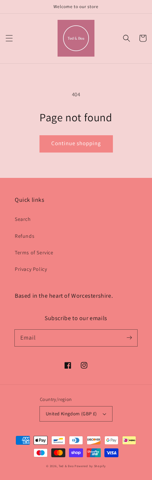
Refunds (24, 236)
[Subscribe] (129, 338)
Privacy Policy (31, 269)
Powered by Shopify (90, 466)
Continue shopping (76, 143)
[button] (9, 38)
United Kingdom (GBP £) (71, 414)
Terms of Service (34, 252)
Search (23, 219)
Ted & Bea (66, 466)
